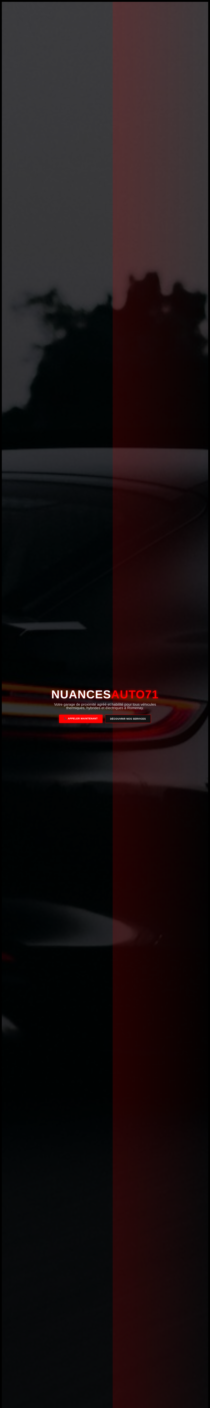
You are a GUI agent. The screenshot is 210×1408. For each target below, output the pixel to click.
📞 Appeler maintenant (81, 718)
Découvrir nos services (128, 718)
